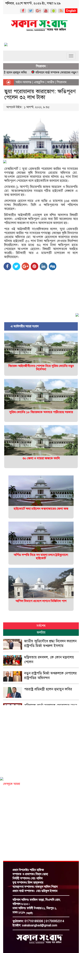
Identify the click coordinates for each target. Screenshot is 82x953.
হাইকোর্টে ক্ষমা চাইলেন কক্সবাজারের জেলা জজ (41, 509)
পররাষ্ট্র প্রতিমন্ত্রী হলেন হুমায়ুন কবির (48, 689)
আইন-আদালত (23, 82)
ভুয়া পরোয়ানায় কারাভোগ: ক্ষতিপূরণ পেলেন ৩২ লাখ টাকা (40, 94)
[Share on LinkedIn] (43, 266)
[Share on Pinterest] (34, 266)
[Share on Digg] (52, 266)
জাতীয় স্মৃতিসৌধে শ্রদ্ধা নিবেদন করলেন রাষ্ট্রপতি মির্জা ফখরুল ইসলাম (50, 643)
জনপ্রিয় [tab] (41, 632)
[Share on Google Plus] (25, 266)
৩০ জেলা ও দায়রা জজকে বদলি (41, 458)
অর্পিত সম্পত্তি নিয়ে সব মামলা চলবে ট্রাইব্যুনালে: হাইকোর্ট (41, 556)
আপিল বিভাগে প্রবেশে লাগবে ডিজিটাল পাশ (41, 601)
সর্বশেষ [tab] (41, 626)
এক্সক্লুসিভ (39, 82)
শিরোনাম (61, 82)
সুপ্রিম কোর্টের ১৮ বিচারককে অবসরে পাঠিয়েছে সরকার (41, 412)
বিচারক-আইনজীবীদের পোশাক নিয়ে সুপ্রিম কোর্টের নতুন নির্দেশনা (41, 367)
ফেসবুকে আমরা (11, 784)
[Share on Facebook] (7, 266)
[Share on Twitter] (16, 266)
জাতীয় (50, 82)
